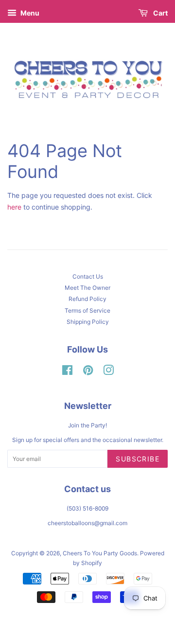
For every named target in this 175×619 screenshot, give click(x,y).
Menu (29, 13)
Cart (160, 13)
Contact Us (87, 276)
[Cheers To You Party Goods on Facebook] (67, 372)
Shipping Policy (88, 321)
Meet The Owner (87, 287)
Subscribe (137, 459)
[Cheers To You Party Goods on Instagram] (108, 372)
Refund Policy (87, 298)
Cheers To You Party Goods (100, 553)
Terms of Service (87, 310)
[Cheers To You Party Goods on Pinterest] (88, 372)
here (14, 207)
